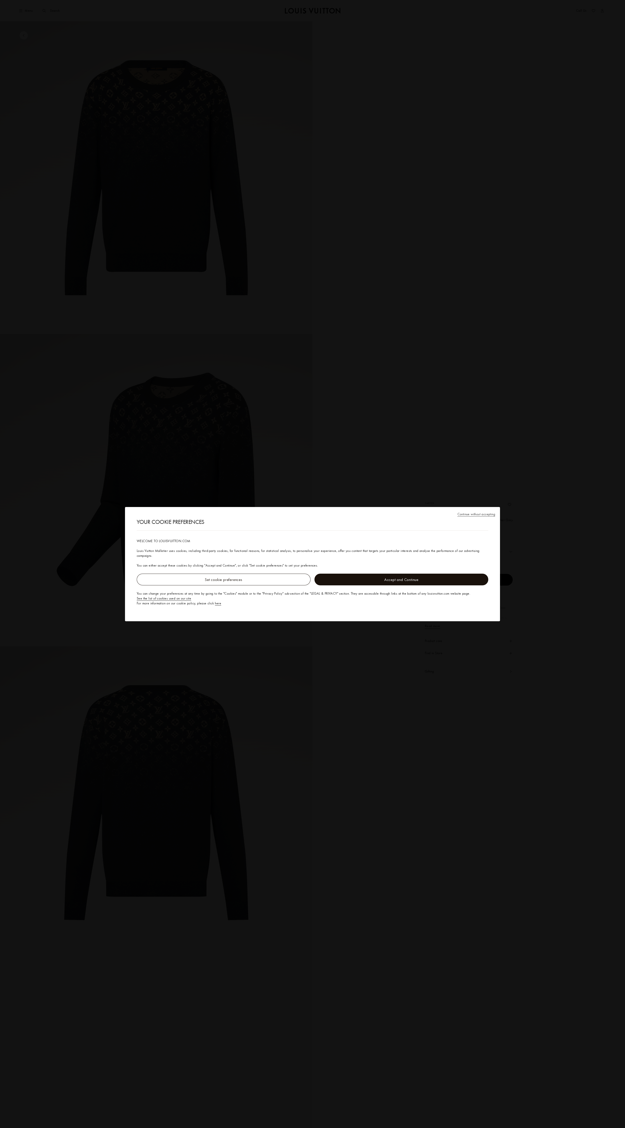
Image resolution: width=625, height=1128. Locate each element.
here (218, 603)
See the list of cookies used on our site (164, 598)
